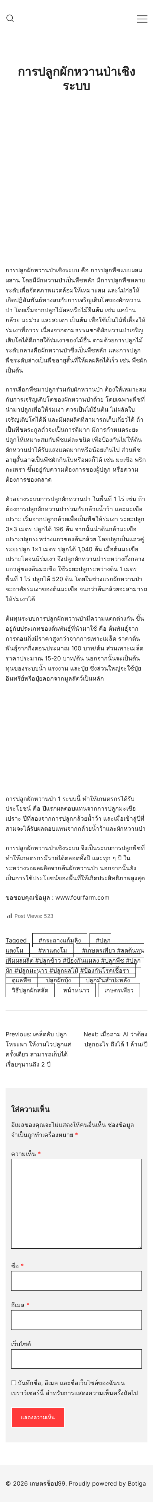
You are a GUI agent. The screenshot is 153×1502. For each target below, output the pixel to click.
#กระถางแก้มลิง (60, 940)
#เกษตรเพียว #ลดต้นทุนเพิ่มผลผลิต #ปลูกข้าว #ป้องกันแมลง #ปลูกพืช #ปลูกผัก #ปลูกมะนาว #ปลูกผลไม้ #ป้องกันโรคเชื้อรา (75, 960)
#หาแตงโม (52, 950)
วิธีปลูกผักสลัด (30, 990)
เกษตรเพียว (119, 990)
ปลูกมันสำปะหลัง (108, 980)
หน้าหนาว (76, 990)
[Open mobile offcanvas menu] (142, 18)
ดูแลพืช (21, 980)
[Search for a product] (10, 18)
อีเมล (20, 1305)
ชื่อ (17, 1266)
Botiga (137, 1483)
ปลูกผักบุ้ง (58, 980)
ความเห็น (26, 1153)
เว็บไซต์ (21, 1344)
